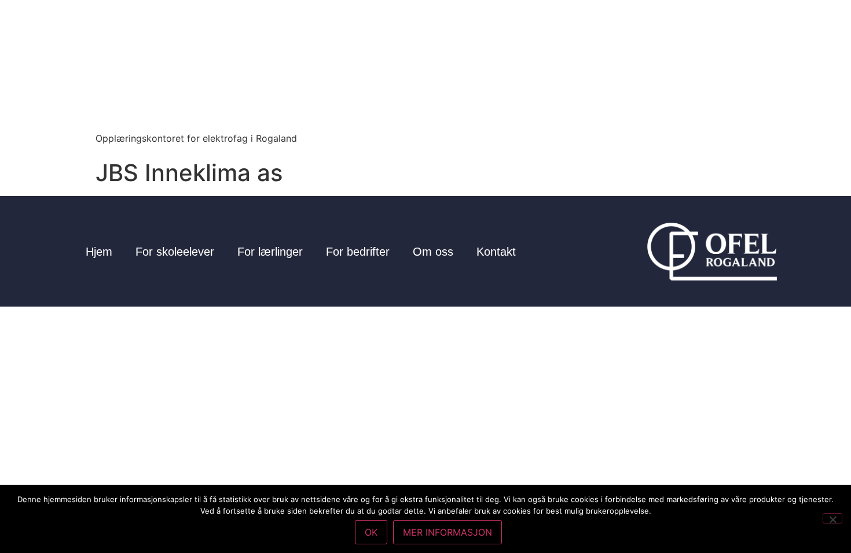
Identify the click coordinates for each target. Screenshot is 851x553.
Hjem (99, 251)
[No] (832, 518)
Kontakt (496, 251)
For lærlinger (270, 251)
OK (371, 532)
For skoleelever (174, 251)
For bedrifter (358, 251)
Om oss (433, 251)
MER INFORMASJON (447, 532)
